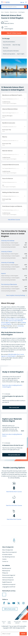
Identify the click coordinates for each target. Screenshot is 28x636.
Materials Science (13, 12)
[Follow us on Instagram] (23, 603)
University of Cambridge (7, 262)
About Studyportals (7, 550)
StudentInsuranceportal (8, 584)
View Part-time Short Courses (14, 505)
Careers (4, 559)
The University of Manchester (9, 284)
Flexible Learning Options (9, 54)
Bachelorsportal (6, 568)
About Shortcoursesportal (9, 552)
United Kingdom (21, 12)
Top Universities (7, 44)
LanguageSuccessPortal (8, 587)
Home (2, 12)
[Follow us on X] (18, 603)
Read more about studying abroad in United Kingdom (12, 386)
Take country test (14, 407)
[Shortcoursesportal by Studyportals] (5, 2)
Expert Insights (20, 54)
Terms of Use (4, 622)
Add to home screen (10, 609)
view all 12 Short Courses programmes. (16, 319)
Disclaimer (25, 621)
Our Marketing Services (8, 557)
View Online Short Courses (14, 519)
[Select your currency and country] (4, 594)
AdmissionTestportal (8, 580)
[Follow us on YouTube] (13, 603)
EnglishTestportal (7, 582)
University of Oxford (6, 251)
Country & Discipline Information (11, 50)
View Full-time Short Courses (14, 491)
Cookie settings (9, 622)
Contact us (5, 561)
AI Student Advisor (7, 554)
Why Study (5, 47)
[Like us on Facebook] (4, 603)
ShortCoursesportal (7, 577)
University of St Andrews (7, 240)
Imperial (3, 273)
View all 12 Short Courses (14, 33)
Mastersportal (6, 570)
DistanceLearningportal (8, 575)
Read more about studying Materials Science (12, 435)
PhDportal (5, 573)
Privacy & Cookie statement (17, 622)
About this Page (16, 44)
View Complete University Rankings (15, 295)
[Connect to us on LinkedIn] (9, 603)
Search (23, 633)
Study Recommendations (9, 41)
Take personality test (14, 455)
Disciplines (7, 12)
